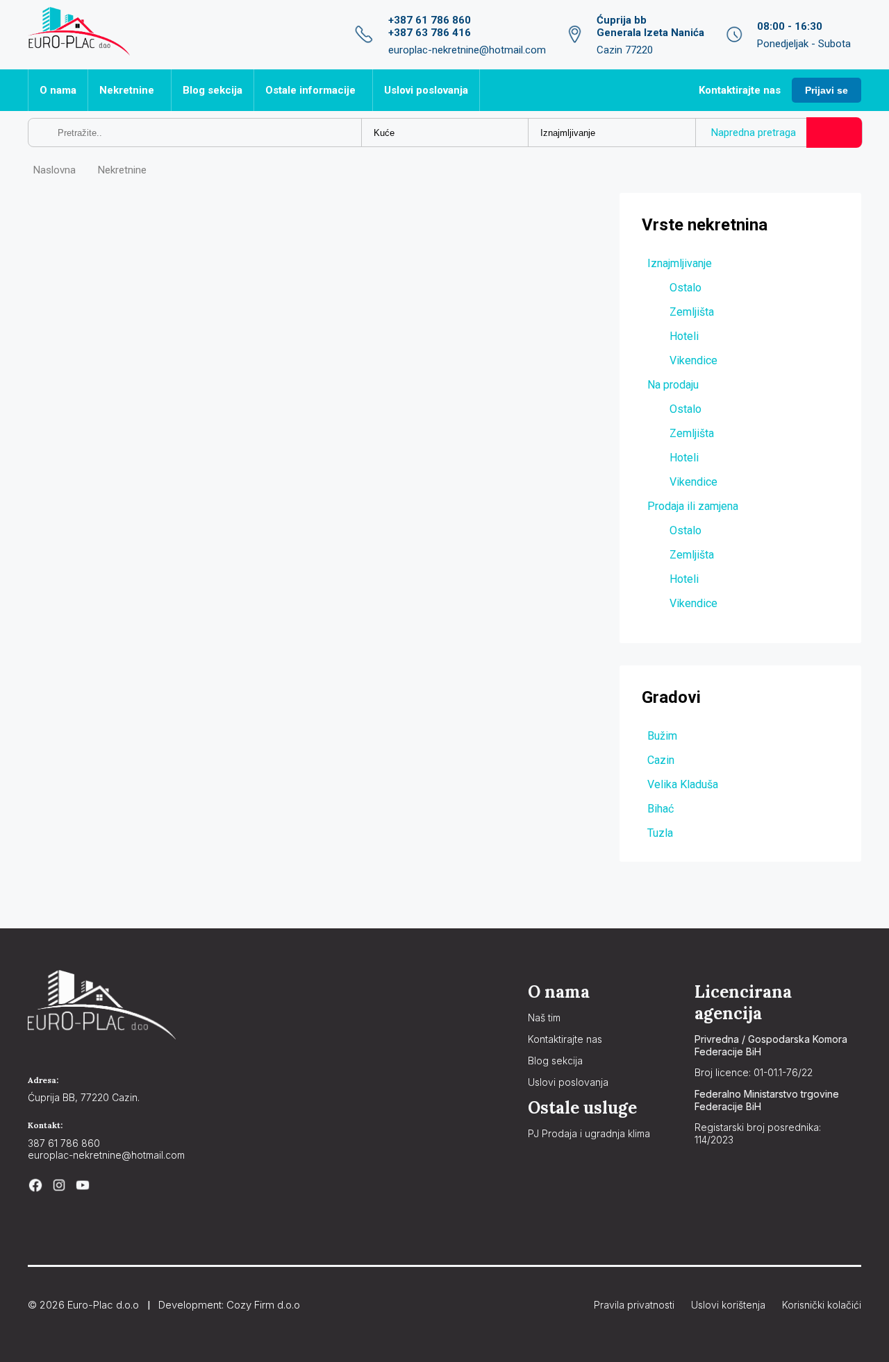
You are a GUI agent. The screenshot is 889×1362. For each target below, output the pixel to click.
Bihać (660, 808)
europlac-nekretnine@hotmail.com (106, 1155)
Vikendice (693, 360)
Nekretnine (126, 90)
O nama (58, 90)
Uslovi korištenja (728, 1305)
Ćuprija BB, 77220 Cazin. (84, 1097)
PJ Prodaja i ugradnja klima (589, 1133)
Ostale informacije (310, 90)
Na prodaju (673, 384)
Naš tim (544, 1017)
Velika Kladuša (682, 784)
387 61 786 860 (64, 1143)
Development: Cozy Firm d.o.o (229, 1304)
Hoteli (684, 336)
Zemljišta (692, 311)
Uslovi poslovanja (426, 90)
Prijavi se (826, 90)
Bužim (662, 735)
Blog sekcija (212, 90)
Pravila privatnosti (634, 1305)
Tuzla (660, 833)
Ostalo (685, 287)
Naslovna (54, 170)
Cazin (660, 760)
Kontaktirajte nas (740, 90)
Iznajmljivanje (679, 263)
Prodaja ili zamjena (692, 506)
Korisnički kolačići (821, 1305)
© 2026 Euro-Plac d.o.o (83, 1304)
